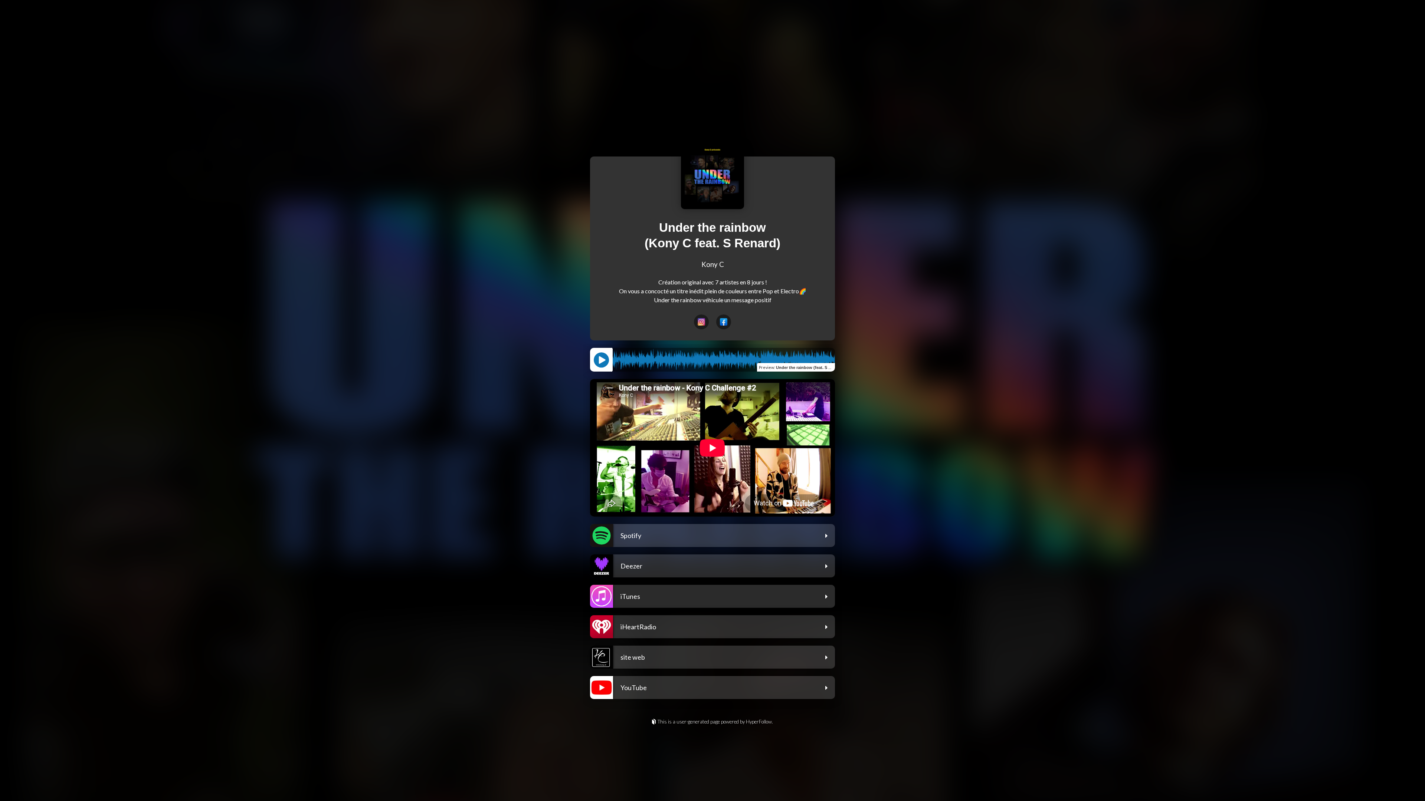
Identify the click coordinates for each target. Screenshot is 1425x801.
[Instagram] (701, 321)
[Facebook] (723, 321)
